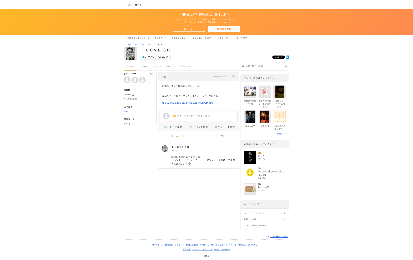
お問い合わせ (192, 245)
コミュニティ (139, 44)
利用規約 (169, 245)
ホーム (129, 44)
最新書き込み (161, 38)
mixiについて (157, 245)
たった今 (174, 150)
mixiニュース (244, 245)
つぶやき (142, 66)
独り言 (261, 156)
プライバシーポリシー (202, 249)
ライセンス (179, 245)
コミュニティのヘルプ (254, 213)
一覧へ (280, 134)
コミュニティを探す (202, 38)
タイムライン (178, 136)
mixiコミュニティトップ (138, 38)
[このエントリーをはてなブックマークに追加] (287, 58)
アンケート (185, 66)
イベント (170, 66)
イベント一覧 (222, 38)
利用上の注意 (250, 219)
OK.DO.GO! (250, 126)
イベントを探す (240, 38)
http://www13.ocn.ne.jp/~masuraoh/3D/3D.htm (187, 103)
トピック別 (219, 136)
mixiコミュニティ (219, 245)
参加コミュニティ (179, 38)
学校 (149, 44)
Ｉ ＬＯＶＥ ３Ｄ (180, 147)
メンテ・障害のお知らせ (255, 225)
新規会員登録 (224, 28)
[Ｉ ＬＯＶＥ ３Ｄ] (165, 148)
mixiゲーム (205, 245)
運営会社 (187, 249)
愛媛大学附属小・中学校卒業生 (265, 104)
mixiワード (256, 245)
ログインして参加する (157, 57)
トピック (156, 66)
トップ (129, 66)
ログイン (188, 28)
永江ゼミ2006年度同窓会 (279, 104)
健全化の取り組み (222, 249)
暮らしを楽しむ (266, 187)
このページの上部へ (279, 236)
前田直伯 (265, 126)
